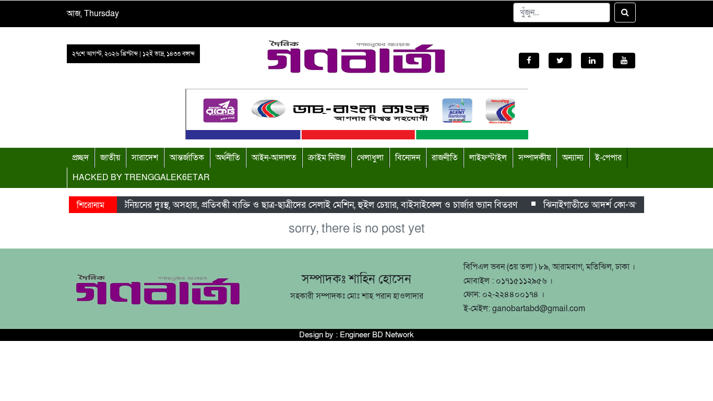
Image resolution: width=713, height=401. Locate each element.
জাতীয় (110, 157)
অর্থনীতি (228, 157)
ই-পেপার (608, 157)
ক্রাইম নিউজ (327, 157)
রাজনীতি (445, 157)
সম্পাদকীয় (534, 157)
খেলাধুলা (370, 157)
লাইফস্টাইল (488, 157)
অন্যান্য (573, 157)
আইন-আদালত (274, 157)
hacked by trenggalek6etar (141, 177)
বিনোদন (407, 157)
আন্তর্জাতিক (187, 157)
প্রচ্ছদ (80, 157)
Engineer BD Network (377, 334)
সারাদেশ (145, 157)
